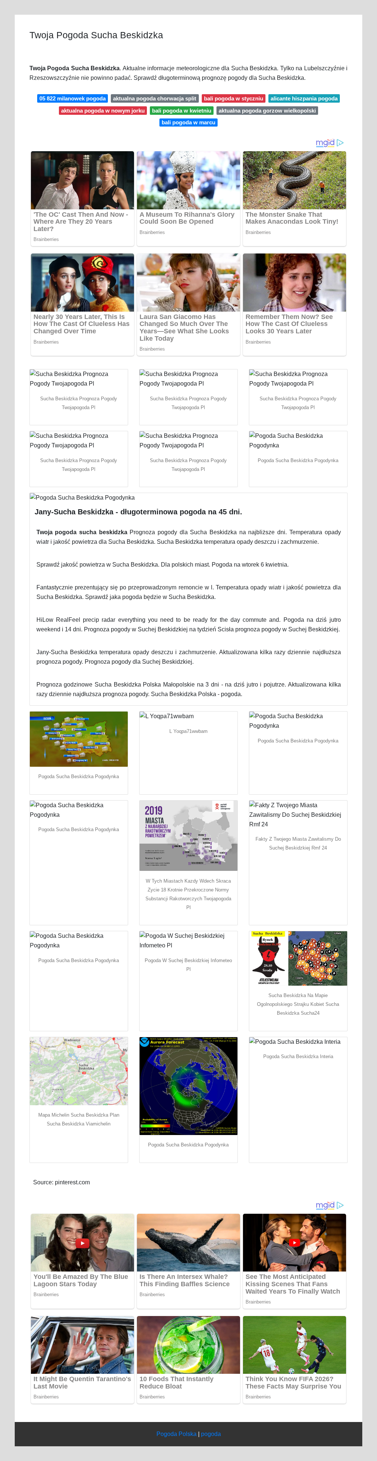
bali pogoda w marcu (188, 122)
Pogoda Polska (176, 1434)
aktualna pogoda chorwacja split (154, 98)
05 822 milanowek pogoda (72, 98)
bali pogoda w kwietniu (181, 110)
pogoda (211, 1434)
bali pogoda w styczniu (233, 98)
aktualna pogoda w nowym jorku (103, 110)
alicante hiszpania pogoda (304, 98)
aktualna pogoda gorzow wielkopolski (267, 110)
